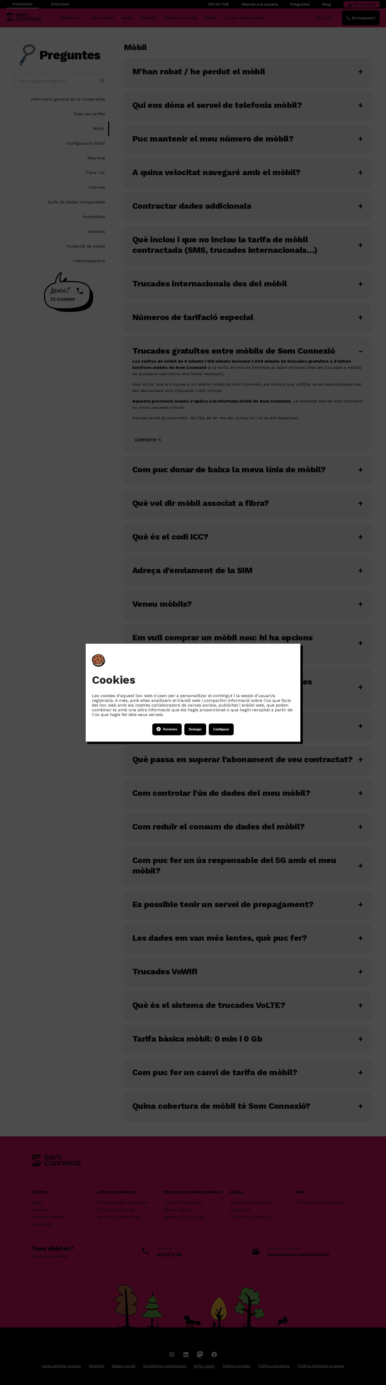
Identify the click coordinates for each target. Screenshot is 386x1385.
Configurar (221, 729)
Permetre (170, 729)
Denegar (195, 729)
